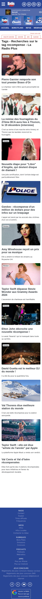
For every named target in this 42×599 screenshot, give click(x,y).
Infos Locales (21, 530)
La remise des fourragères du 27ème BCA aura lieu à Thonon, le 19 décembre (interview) (21, 122)
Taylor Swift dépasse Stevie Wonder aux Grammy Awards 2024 (19, 291)
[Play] (3, 19)
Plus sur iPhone (21, 561)
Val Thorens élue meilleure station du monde (18, 407)
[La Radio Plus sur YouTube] (24, 584)
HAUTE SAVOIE (8, 37)
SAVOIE (20, 37)
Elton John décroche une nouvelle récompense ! (17, 330)
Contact (21, 513)
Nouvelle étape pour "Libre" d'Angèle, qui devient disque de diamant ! (19, 167)
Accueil (5, 28)
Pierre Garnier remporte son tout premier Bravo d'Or (19, 81)
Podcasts (21, 552)
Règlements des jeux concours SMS (21, 573)
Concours (21, 545)
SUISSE (36, 37)
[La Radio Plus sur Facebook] (12, 584)
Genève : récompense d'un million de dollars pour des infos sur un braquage (18, 209)
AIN (28, 37)
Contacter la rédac (21, 533)
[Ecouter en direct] (29, 4)
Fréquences (21, 521)
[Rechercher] (34, 4)
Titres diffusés (21, 518)
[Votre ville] (24, 4)
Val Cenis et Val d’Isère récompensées (16, 461)
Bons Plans (17, 28)
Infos (28, 28)
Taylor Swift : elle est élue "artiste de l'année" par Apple (20, 446)
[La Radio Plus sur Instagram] (30, 584)
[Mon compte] (39, 4)
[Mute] (40, 12)
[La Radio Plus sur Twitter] (18, 584)
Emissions (21, 542)
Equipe (21, 516)
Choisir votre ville (35, 33)
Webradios (21, 554)
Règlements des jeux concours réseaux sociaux (21, 571)
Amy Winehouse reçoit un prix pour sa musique (20, 251)
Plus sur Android (21, 564)
